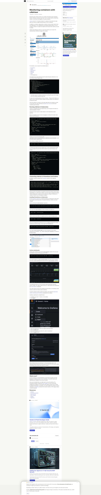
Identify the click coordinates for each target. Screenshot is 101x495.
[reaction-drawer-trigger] (25, 34)
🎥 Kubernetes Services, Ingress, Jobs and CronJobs (69, 25)
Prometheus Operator (36, 198)
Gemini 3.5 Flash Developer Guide (39, 420)
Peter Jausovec (34, 4)
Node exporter (33, 394)
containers (40, 14)
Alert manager (45, 383)
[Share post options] (25, 45)
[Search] (27, 1)
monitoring (36, 14)
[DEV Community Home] (25, 1)
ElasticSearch (33, 70)
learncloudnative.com (44, 5)
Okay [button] (28, 493)
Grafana (32, 396)
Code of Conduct (42, 443)
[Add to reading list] (25, 40)
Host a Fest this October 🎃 (69, 49)
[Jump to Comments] (25, 37)
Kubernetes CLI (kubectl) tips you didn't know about (69, 21)
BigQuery (32, 71)
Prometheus (33, 67)
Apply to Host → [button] (66, 55)
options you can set (47, 103)
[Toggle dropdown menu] (58, 400)
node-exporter (33, 286)
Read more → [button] (32, 430)
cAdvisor (31, 21)
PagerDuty (37, 386)
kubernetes (32, 14)
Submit (33, 441)
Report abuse (47, 443)
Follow (70, 6)
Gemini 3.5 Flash (33, 421)
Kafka (32, 73)
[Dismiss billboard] (77, 482)
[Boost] (25, 42)
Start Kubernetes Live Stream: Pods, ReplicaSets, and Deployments (68, 29)
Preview (37, 441)
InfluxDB (32, 72)
